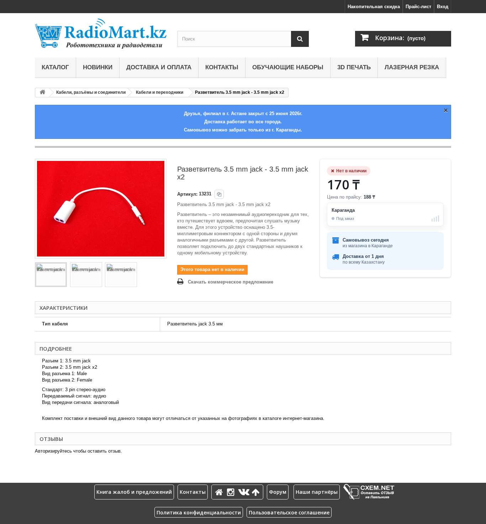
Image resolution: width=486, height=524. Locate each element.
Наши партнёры (317, 491)
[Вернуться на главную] (42, 92)
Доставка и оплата (158, 67)
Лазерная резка (412, 67)
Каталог (55, 67)
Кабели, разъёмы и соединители (91, 92)
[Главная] (220, 492)
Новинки (97, 67)
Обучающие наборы (287, 67)
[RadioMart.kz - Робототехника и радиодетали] (101, 33)
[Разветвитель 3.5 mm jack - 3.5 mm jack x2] (51, 275)
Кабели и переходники (159, 92)
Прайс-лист (418, 6)
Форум (277, 491)
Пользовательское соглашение (289, 512)
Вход (442, 6)
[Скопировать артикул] (219, 194)
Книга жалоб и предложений (134, 491)
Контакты (221, 67)
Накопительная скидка (374, 6)
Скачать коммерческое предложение (230, 282)
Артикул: (187, 194)
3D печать (354, 67)
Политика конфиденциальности (199, 512)
